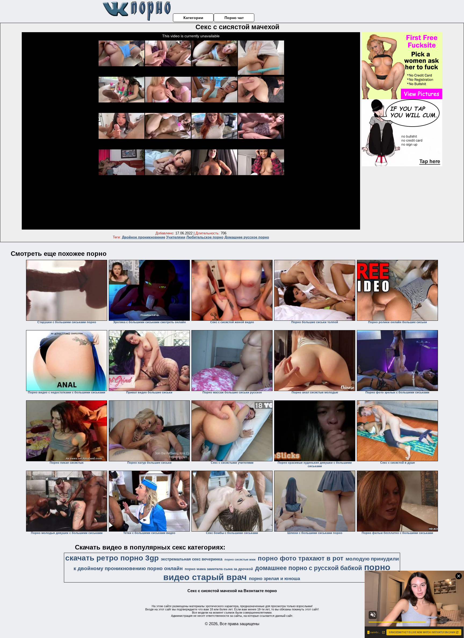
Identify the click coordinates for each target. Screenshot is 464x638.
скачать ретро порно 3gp (112, 558)
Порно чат (234, 18)
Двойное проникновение (143, 237)
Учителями (175, 237)
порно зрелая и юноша (274, 578)
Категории (193, 18)
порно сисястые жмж (240, 559)
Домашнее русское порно (246, 237)
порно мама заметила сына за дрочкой (219, 569)
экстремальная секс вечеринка (191, 559)
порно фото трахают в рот (300, 558)
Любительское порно (204, 237)
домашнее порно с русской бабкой (308, 568)
